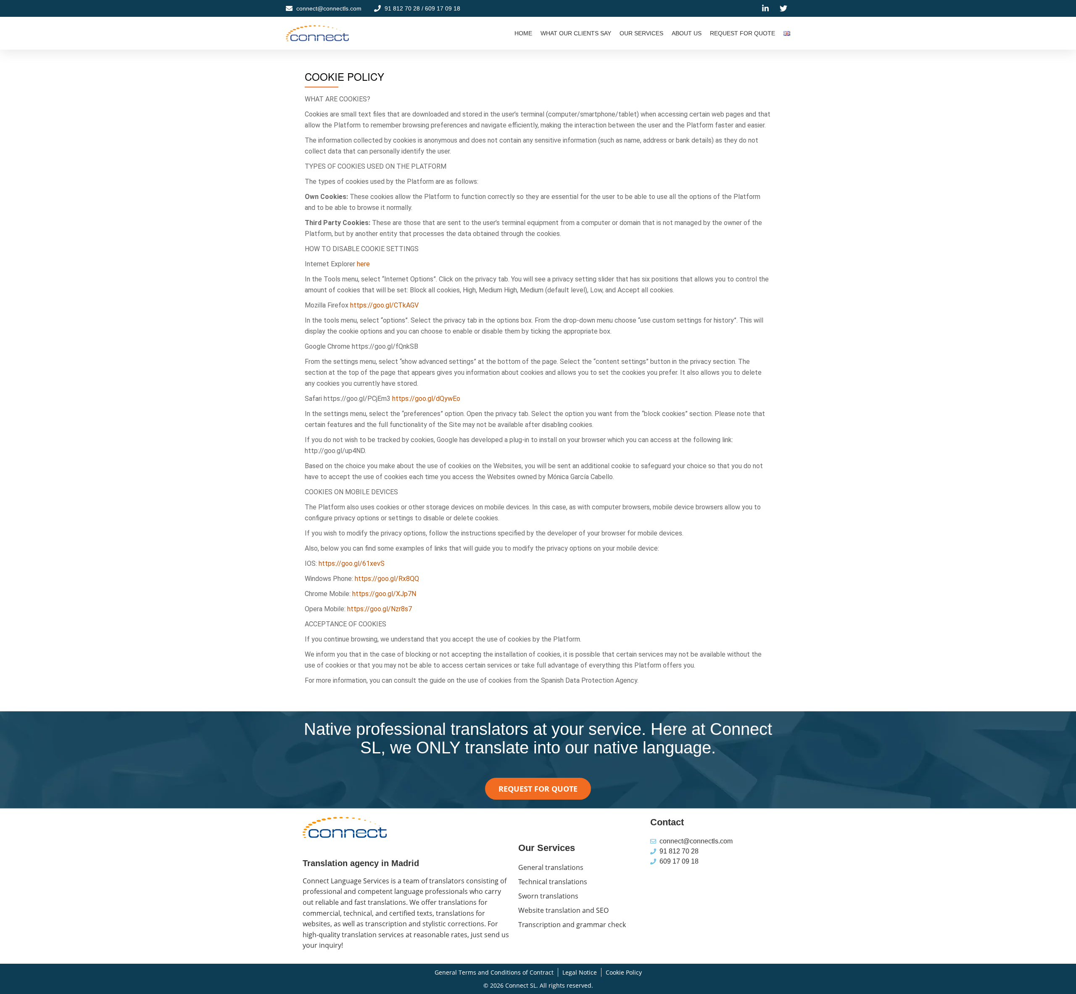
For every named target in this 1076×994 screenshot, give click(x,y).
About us (687, 33)
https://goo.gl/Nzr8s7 (379, 609)
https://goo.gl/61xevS (352, 563)
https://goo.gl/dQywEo (426, 399)
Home (523, 33)
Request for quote (742, 33)
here (363, 264)
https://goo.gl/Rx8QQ (387, 579)
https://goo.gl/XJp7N (384, 594)
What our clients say (576, 33)
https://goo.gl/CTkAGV (384, 305)
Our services (641, 33)
